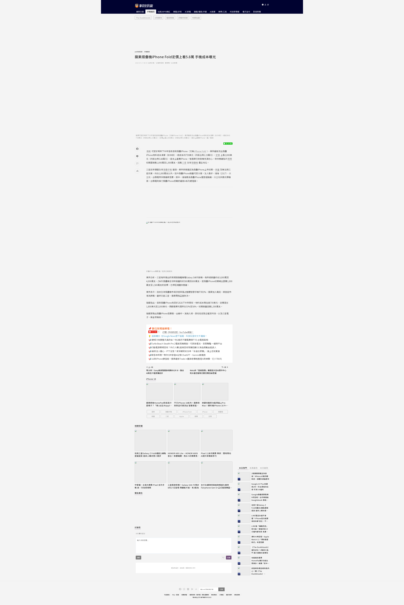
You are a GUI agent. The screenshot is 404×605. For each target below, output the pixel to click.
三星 (167, 416)
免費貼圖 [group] (196, 17)
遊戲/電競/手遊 (200, 11)
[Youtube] (262, 5)
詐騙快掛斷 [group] (183, 17)
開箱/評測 (177, 11)
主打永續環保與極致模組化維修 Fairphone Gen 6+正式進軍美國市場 (216, 486)
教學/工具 (222, 11)
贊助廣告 (139, 493)
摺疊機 (220, 412)
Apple (181, 416)
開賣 (196, 416)
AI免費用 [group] (158, 17)
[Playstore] (191, 589)
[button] (265, 5)
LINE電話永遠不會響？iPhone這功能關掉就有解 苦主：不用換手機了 (259, 518)
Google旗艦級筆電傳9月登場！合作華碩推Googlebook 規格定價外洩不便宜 (260, 497)
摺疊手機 (168, 412)
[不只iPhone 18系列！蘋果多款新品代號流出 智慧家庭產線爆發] (187, 392)
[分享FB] (137, 148)
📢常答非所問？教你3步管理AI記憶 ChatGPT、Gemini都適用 (177, 354)
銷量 (153, 416)
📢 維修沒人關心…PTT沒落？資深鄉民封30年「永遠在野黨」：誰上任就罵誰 (184, 351)
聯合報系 (214, 595)
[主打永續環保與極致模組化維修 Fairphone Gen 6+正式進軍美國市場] (217, 472)
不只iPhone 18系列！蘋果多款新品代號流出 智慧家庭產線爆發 (187, 404)
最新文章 (140, 11)
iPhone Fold (187, 412)
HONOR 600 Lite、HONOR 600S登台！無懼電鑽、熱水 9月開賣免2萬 (183, 454)
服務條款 (192, 595)
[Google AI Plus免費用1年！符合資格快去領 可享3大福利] (244, 487)
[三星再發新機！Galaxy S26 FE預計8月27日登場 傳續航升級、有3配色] (183, 472)
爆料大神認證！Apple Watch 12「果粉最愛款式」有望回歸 (260, 539)
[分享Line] (137, 156)
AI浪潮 (212, 11)
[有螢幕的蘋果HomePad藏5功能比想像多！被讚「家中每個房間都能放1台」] (244, 560)
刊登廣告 (167, 595)
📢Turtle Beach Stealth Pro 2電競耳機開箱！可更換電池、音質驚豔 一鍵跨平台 (185, 343)
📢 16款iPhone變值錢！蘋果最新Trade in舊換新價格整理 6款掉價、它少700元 (185, 358)
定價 (210, 416)
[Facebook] (179, 589)
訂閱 (221, 589)
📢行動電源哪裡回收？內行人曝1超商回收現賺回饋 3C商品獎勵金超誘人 (182, 347)
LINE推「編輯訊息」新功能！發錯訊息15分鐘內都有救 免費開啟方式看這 (259, 529)
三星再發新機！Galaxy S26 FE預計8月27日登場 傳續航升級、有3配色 (183, 486)
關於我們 (229, 595)
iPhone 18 (151, 379)
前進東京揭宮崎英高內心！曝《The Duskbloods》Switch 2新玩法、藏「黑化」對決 (260, 571)
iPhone (204, 412)
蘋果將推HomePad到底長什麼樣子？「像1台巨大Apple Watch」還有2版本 (159, 404)
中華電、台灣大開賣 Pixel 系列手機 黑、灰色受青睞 (149, 486)
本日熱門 (243, 468)
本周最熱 (254, 468)
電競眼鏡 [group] (170, 17)
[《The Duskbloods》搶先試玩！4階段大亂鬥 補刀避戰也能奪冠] (244, 550)
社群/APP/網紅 (164, 11)
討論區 (138, 527)
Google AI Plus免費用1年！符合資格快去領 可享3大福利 (260, 487)
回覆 (228, 558)
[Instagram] (183, 589)
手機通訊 (151, 11)
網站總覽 (237, 595)
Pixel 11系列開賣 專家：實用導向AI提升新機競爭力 (216, 454)
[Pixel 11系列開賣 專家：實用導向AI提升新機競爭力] (217, 440)
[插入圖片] (223, 557)
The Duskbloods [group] (143, 17)
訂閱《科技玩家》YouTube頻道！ (178, 332)
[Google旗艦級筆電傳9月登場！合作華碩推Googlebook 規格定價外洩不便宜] (244, 497)
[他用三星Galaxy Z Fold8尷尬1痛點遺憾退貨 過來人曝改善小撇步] (150, 440)
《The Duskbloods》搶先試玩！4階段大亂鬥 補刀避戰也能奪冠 (260, 550)
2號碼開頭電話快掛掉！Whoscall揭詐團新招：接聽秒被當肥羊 (260, 476)
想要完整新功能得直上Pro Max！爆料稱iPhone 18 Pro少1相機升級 (215, 404)
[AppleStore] (195, 589)
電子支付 (246, 11)
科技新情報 (234, 11)
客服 (177, 595)
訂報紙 (221, 595)
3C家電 (188, 11)
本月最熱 (264, 468)
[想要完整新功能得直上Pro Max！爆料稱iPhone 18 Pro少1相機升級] (215, 392)
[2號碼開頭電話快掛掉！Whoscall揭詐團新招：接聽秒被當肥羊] (244, 476)
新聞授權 (184, 595)
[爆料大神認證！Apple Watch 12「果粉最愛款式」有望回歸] (244, 539)
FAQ (173, 595)
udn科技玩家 (138, 52)
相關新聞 (139, 425)
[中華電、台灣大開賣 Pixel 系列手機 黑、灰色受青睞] (150, 472)
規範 (138, 558)
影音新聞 (257, 11)
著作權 (198, 595)
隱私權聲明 (205, 595)
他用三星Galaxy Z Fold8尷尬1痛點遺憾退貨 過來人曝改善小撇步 (150, 454)
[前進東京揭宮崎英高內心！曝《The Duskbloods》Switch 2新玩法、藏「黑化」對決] (244, 571)
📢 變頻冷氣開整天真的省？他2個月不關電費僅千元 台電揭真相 (178, 339)
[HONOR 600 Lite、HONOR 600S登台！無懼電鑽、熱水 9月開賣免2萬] (183, 440)
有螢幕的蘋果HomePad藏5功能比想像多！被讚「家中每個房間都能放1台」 (260, 560)
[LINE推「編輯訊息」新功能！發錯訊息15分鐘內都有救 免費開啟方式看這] (244, 529)
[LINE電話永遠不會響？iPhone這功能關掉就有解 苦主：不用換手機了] (244, 518)
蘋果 (153, 412)
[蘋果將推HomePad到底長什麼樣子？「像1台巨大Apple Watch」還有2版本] (159, 392)
